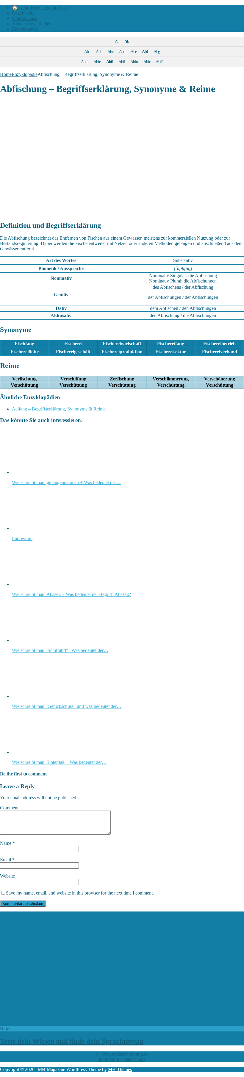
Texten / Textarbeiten (31, 23)
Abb (99, 51)
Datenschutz (134, 1059)
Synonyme (16, 329)
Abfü (159, 61)
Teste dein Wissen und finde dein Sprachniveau (71, 1041)
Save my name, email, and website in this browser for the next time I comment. (80, 892)
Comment (9, 807)
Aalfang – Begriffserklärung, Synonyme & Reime (59, 408)
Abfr (146, 61)
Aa (117, 41)
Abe (134, 51)
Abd (122, 51)
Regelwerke (23, 12)
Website (7, 875)
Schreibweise (24, 18)
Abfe (97, 61)
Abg (157, 51)
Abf (145, 51)
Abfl (121, 61)
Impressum (108, 1059)
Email (6, 859)
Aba (87, 51)
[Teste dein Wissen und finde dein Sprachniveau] (101, 1023)
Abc (110, 51)
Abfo (134, 61)
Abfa (84, 61)
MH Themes (120, 1069)
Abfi (109, 61)
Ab (126, 41)
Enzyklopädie (25, 29)
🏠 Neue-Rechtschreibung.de (40, 7)
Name (6, 843)
